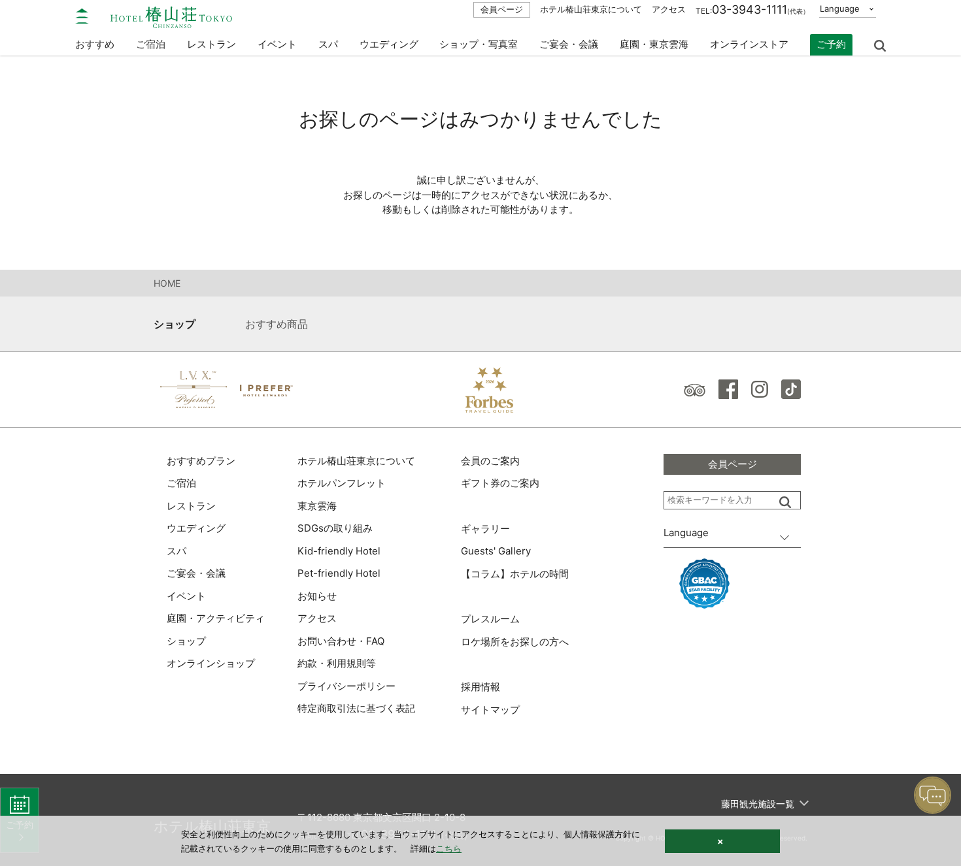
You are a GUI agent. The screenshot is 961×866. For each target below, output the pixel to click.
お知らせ (317, 596)
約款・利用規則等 (336, 663)
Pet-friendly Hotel (338, 573)
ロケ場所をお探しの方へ (515, 641)
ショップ (174, 323)
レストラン (191, 506)
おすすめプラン (201, 461)
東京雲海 (317, 506)
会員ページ (501, 9)
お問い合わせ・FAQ (340, 641)
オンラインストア (749, 44)
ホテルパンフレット (341, 483)
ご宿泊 (181, 483)
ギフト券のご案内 (500, 483)
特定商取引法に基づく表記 (356, 708)
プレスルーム (490, 619)
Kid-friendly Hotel (338, 551)
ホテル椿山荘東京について (591, 9)
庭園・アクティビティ (216, 618)
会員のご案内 (490, 461)
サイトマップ (490, 709)
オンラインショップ (211, 663)
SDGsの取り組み (335, 528)
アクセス (669, 9)
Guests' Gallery (496, 551)
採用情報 (480, 687)
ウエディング (389, 44)
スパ (176, 551)
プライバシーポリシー (346, 686)
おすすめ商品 (276, 323)
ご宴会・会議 (568, 44)
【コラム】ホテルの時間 (515, 574)
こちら (449, 848)
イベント (277, 44)
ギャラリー (485, 528)
